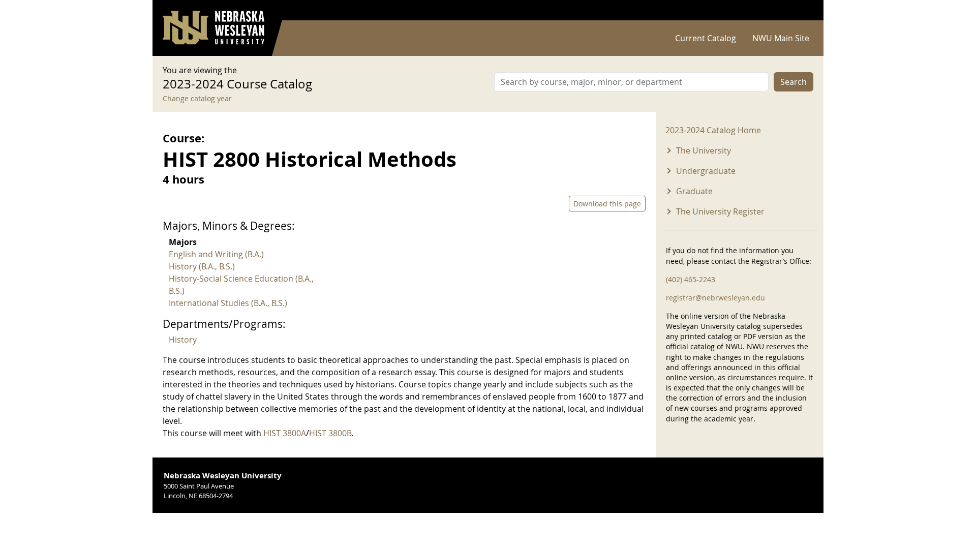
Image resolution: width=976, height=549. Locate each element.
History (183, 339)
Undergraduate (706, 170)
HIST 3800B (330, 433)
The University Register (720, 211)
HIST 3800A (284, 433)
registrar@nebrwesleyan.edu (715, 297)
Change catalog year (197, 98)
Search (793, 81)
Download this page (607, 203)
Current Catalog (705, 38)
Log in (800, 10)
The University (703, 150)
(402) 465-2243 (690, 279)
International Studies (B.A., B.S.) (228, 303)
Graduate (694, 191)
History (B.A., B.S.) (202, 266)
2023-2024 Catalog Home (713, 130)
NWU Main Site (780, 38)
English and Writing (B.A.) (216, 254)
